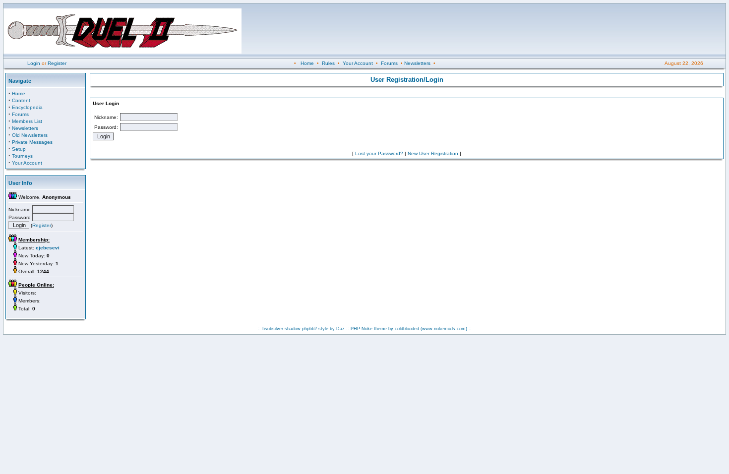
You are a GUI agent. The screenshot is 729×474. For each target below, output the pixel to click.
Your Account (358, 63)
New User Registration (433, 153)
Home (307, 63)
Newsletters (417, 63)
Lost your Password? (379, 153)
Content (21, 100)
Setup (19, 149)
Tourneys (22, 156)
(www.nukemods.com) (444, 328)
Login (33, 63)
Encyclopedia (27, 107)
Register (57, 63)
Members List (27, 121)
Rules (328, 63)
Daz (340, 328)
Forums (389, 63)
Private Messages (32, 142)
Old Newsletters (30, 135)
